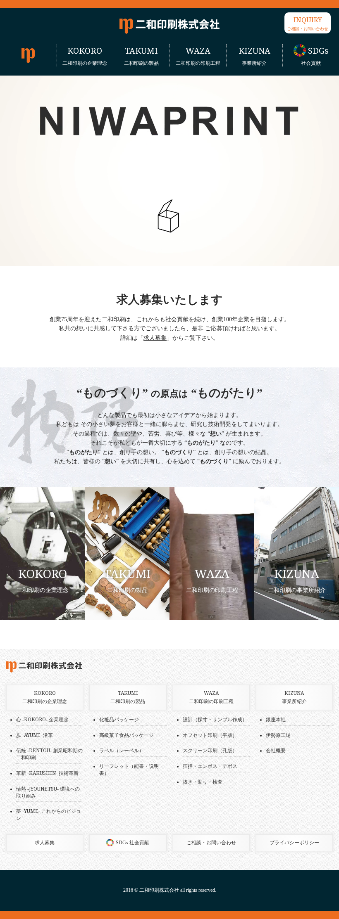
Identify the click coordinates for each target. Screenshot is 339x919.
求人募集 (155, 338)
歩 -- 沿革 (34, 735)
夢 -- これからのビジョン (48, 814)
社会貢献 (315, 56)
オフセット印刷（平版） (210, 735)
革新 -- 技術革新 (47, 773)
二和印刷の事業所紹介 (297, 580)
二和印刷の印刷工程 (198, 56)
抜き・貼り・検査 (202, 782)
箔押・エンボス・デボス (210, 766)
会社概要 (276, 750)
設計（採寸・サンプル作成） (215, 719)
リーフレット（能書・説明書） (129, 769)
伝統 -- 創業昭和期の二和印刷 (49, 754)
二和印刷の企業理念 (84, 56)
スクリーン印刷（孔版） (210, 750)
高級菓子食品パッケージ (126, 735)
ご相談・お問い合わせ (307, 23)
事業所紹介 (254, 56)
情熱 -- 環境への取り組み (48, 792)
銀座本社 (276, 719)
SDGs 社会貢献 (132, 843)
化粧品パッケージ (119, 719)
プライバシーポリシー (294, 843)
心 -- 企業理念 (42, 719)
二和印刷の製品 (141, 56)
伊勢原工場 (278, 735)
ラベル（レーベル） (121, 750)
